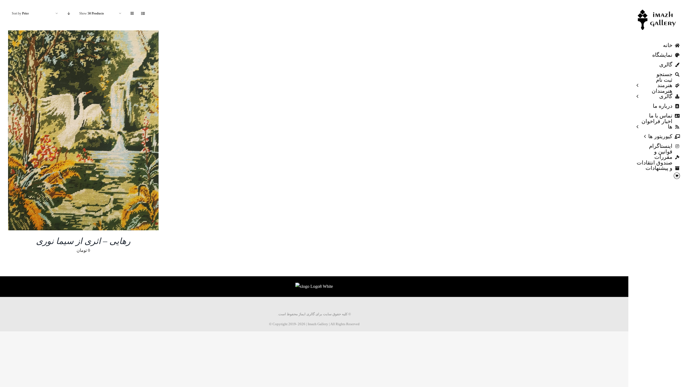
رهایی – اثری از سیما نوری (83, 241)
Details (86, 131)
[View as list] (143, 13)
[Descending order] (68, 13)
